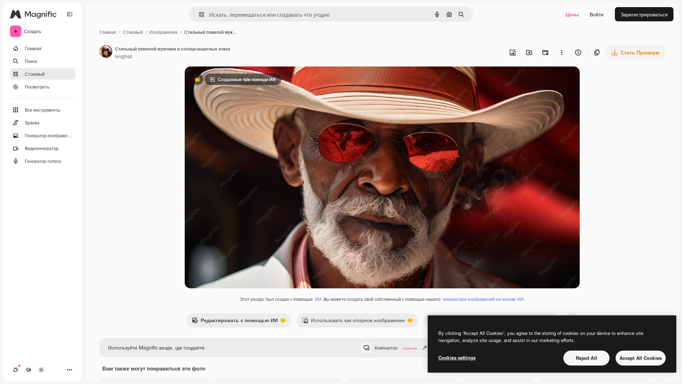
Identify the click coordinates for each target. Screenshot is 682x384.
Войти (596, 14)
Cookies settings (457, 357)
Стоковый (133, 32)
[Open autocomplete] (199, 14)
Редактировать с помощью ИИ (235, 321)
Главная (107, 32)
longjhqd (123, 56)
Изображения (164, 32)
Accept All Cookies (640, 357)
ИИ (318, 299)
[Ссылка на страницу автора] (105, 52)
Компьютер (396, 348)
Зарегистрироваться (644, 14)
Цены (572, 14)
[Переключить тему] (41, 369)
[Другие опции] (561, 52)
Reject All (586, 357)
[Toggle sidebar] (69, 14)
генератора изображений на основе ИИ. (484, 299)
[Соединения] (15, 369)
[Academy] (28, 369)
